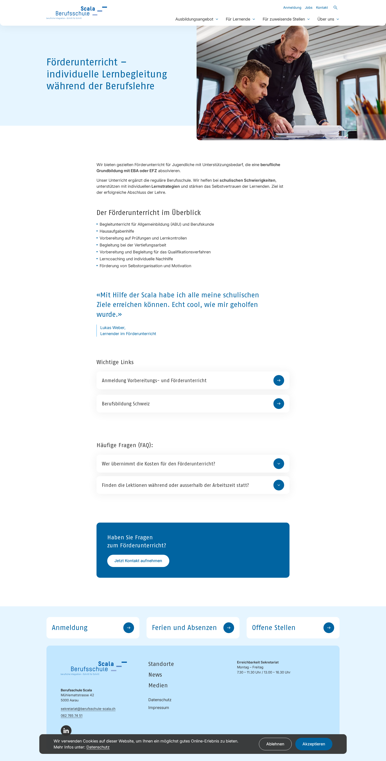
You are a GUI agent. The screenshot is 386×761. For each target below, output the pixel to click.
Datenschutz (160, 699)
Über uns (325, 19)
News (155, 674)
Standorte (161, 664)
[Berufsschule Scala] (76, 12)
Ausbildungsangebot (194, 19)
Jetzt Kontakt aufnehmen (138, 560)
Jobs (309, 7)
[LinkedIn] (66, 730)
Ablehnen (275, 744)
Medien (158, 685)
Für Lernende (238, 19)
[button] (217, 19)
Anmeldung (292, 7)
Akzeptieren (313, 744)
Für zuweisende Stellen (284, 19)
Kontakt (322, 7)
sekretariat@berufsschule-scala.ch (88, 709)
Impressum (158, 707)
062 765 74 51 (71, 715)
